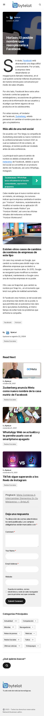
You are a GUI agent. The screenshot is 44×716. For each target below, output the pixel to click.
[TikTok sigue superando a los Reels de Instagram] (22, 459)
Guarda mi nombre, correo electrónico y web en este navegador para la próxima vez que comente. (23, 591)
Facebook (27, 60)
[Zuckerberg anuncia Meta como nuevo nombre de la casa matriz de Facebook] (22, 370)
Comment (10, 532)
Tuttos (29, 640)
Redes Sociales (10, 341)
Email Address (12, 564)
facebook (7, 322)
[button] (4, 4)
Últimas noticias (12, 646)
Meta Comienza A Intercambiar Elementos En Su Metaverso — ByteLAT (21, 498)
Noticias (29, 633)
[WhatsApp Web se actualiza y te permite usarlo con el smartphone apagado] (22, 415)
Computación (29, 621)
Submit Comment (15, 601)
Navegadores (26, 627)
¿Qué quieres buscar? (14, 659)
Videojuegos (32, 646)
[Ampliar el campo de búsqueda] (7, 665)
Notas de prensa (12, 633)
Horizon (18, 322)
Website (8, 577)
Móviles (9, 627)
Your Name (10, 551)
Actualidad (10, 621)
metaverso (7, 162)
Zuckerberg (20, 116)
